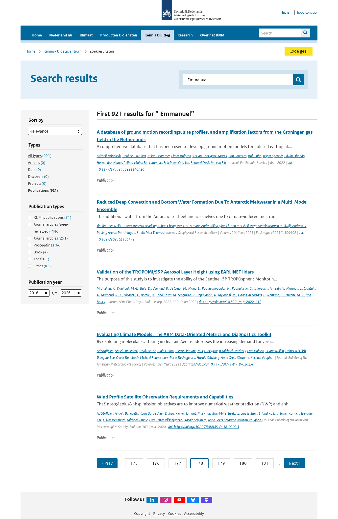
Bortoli (145, 295)
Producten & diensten (118, 35)
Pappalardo (240, 288)
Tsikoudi (259, 288)
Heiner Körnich (295, 350)
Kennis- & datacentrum (62, 51)
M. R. (300, 295)
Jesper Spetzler (273, 155)
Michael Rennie (150, 357)
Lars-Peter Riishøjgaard (178, 357)
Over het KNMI (213, 35)
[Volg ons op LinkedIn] (152, 500)
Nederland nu (60, 35)
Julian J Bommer (158, 155)
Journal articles (51, 238)
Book (41, 252)
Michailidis (104, 288)
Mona (192, 288)
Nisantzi (129, 295)
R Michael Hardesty (232, 350)
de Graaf (176, 288)
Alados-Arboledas (250, 295)
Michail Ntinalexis (109, 155)
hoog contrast (307, 12)
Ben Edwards (237, 155)
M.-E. (135, 288)
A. (98, 295)
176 (156, 463)
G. (250, 288)
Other (42, 266)
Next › (294, 463)
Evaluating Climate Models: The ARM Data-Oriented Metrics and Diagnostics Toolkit (184, 334)
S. (282, 295)
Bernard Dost (200, 162)
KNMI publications (52, 217)
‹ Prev (107, 463)
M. (185, 288)
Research (185, 35)
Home (37, 35)
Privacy (159, 513)
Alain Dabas (165, 350)
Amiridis (275, 288)
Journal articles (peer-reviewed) (51, 228)
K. (114, 288)
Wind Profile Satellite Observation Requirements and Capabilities (165, 397)
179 (221, 463)
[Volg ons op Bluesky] (193, 500)
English (286, 12)
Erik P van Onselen (176, 162)
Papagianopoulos (214, 288)
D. (149, 288)
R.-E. (118, 295)
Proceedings (48, 245)
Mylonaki (224, 295)
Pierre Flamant (185, 350)
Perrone (290, 295)
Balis (143, 288)
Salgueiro (184, 295)
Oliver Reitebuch (127, 357)
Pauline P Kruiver (134, 155)
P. (167, 288)
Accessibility (194, 513)
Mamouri (107, 295)
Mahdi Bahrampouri (148, 162)
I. (267, 288)
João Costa (163, 295)
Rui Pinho (254, 155)
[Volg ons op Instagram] (165, 500)
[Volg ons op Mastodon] (206, 500)
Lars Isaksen (255, 350)
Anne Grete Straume (235, 357)
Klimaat (86, 35)
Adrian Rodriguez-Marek (210, 155)
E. (301, 288)
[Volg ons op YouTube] (179, 500)
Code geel (299, 51)
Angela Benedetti (126, 350)
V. (283, 288)
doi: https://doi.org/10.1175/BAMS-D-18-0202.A (217, 364)
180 (243, 463)
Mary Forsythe (207, 350)
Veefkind (159, 288)
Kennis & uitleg (157, 35)
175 (134, 463)
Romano (273, 295)
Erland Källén (275, 350)
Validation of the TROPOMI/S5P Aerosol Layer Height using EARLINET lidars (175, 272)
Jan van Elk (218, 162)
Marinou (292, 288)
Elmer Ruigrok (181, 155)
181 (264, 463)
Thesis (41, 259)
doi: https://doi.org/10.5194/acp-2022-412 (230, 301)
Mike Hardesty (229, 413)
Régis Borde (148, 350)
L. (199, 288)
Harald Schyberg (208, 357)
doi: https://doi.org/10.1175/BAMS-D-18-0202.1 (203, 426)
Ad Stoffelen (105, 350)
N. (228, 288)
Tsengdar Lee (106, 357)
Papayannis (204, 295)
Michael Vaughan (262, 357)
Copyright (142, 513)
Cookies (174, 513)
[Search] (305, 33)
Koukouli (123, 288)
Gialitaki (309, 288)
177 (177, 463)
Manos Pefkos (123, 162)
